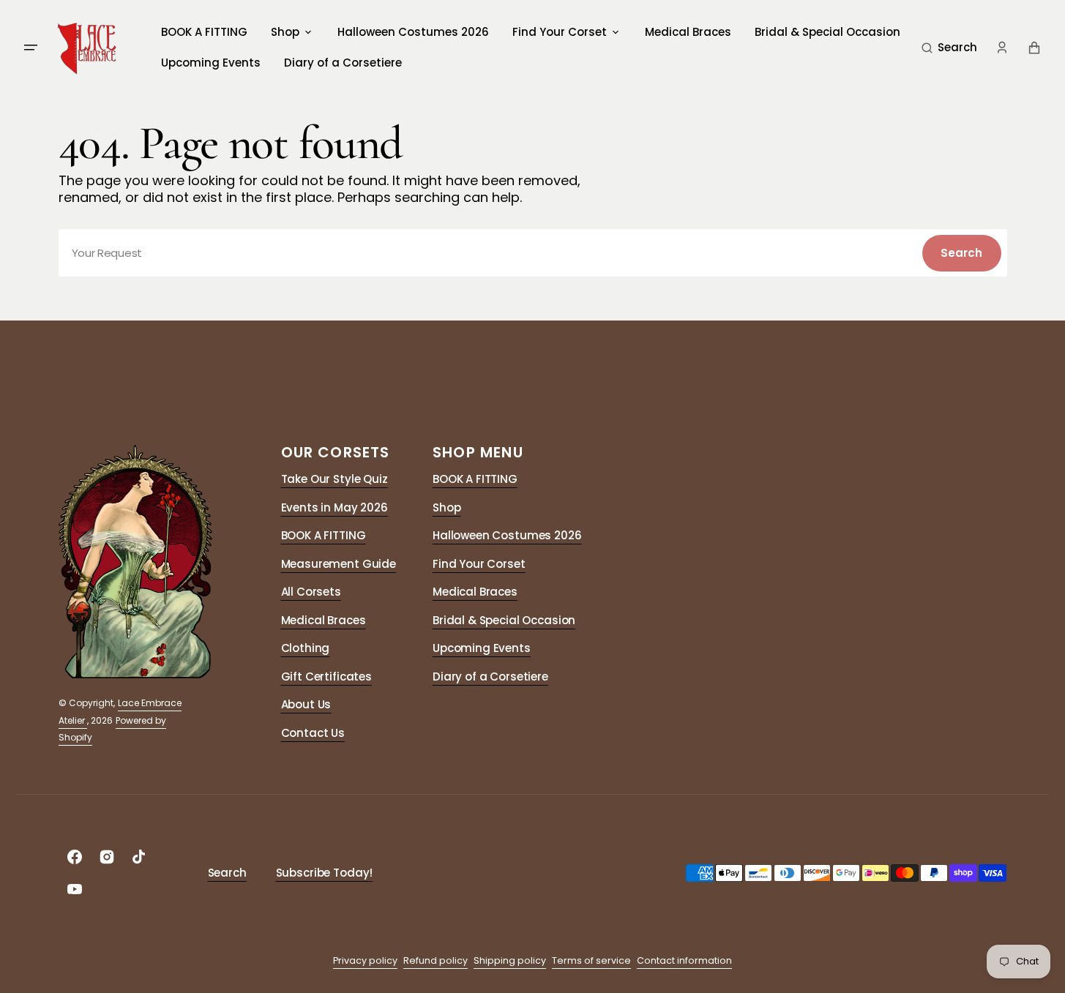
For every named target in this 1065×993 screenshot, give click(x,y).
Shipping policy (510, 960)
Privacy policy (365, 960)
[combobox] (533, 253)
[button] (949, 47)
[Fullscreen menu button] (31, 47)
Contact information (684, 960)
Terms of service (591, 960)
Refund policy (435, 960)
